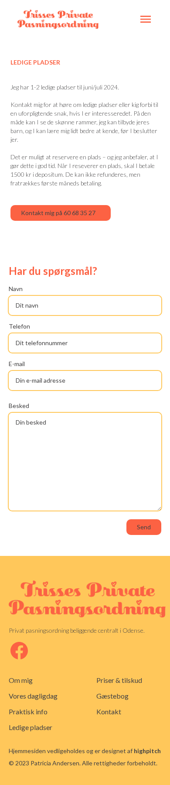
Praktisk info (28, 711)
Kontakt (108, 711)
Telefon (19, 326)
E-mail (17, 363)
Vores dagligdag (33, 696)
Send (144, 527)
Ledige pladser (30, 727)
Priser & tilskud (119, 680)
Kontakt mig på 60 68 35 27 (58, 212)
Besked (19, 405)
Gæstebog (112, 696)
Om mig (21, 680)
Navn (16, 288)
